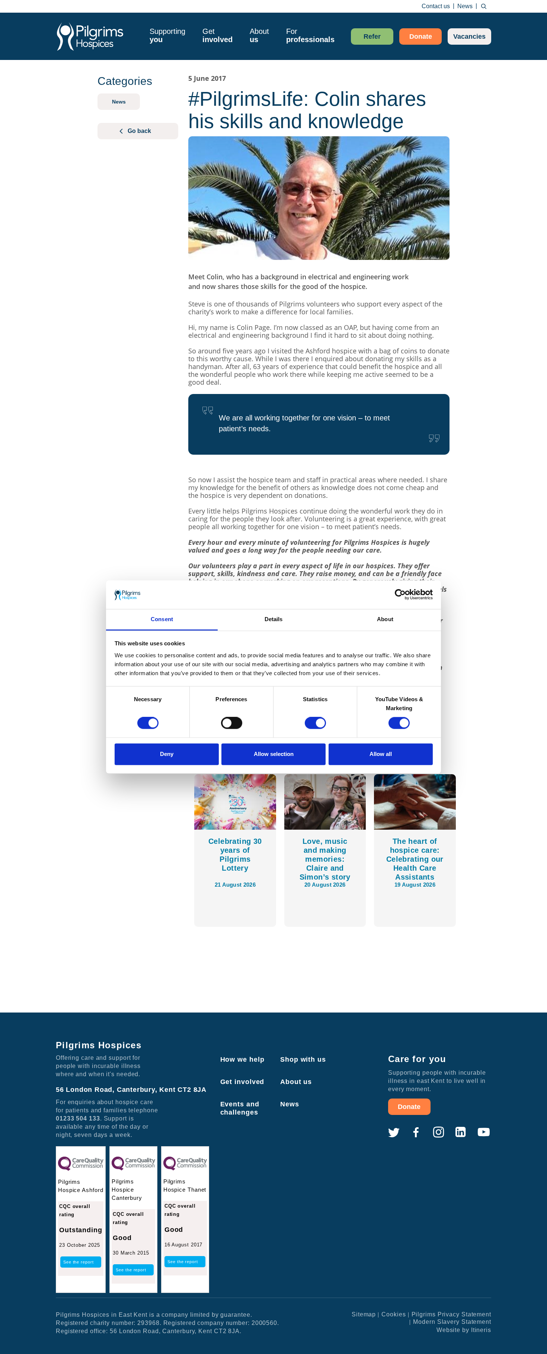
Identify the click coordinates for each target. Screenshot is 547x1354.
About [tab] (385, 619)
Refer (372, 36)
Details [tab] (274, 619)
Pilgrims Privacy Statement (451, 1314)
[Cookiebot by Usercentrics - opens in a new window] (400, 594)
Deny (166, 754)
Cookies (393, 1314)
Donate (420, 36)
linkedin (460, 1132)
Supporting (167, 35)
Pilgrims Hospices (90, 36)
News (465, 6)
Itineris (481, 1330)
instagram (438, 1132)
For (310, 35)
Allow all (381, 754)
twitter (393, 1132)
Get (217, 35)
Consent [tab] (162, 619)
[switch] (231, 723)
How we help (242, 1059)
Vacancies (469, 36)
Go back (139, 131)
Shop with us (303, 1059)
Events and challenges (239, 1108)
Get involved (242, 1082)
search (483, 6)
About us (296, 1082)
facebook (416, 1132)
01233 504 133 (78, 1118)
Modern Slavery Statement (452, 1322)
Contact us (436, 6)
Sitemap (364, 1314)
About (259, 35)
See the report (78, 1262)
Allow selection (274, 754)
